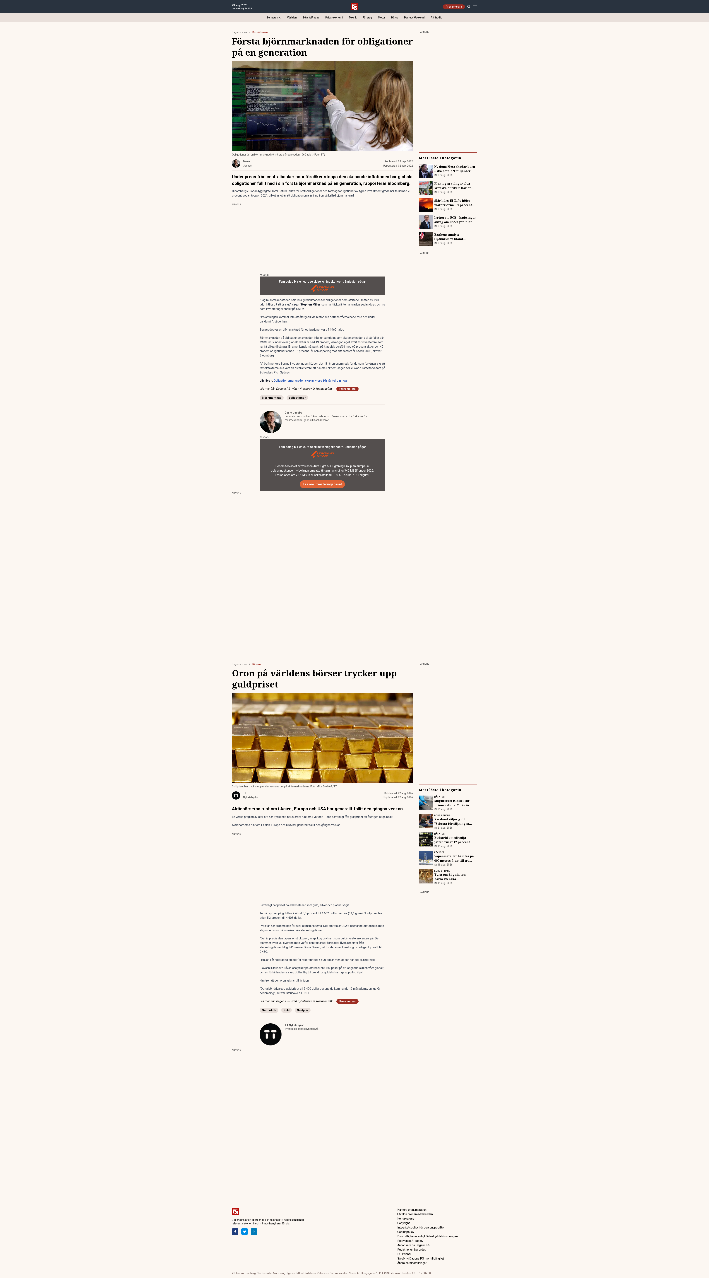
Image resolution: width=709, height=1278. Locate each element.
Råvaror (257, 664)
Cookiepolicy (405, 1232)
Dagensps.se (239, 32)
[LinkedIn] (254, 1231)
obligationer (297, 398)
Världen (292, 17)
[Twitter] (244, 1231)
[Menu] (474, 6)
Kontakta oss (405, 1218)
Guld (286, 1010)
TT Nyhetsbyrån (294, 1025)
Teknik (353, 17)
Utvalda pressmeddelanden (415, 1214)
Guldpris (302, 1010)
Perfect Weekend (414, 17)
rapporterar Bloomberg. (386, 183)
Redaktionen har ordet (411, 1249)
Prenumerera (454, 6)
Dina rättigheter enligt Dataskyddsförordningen (427, 1236)
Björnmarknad (271, 398)
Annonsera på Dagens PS (413, 1245)
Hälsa (394, 17)
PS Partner (404, 1254)
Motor (381, 17)
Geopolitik (269, 1010)
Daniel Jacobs (293, 412)
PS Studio (436, 17)
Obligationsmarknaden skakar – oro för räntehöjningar (311, 380)
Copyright (403, 1223)
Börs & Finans (311, 17)
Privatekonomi (334, 17)
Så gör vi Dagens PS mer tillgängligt (420, 1258)
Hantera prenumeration (412, 1210)
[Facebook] (235, 1231)
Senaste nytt (274, 17)
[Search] (468, 6)
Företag (367, 17)
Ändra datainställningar (412, 1263)
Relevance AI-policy (410, 1241)
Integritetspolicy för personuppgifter (421, 1227)
